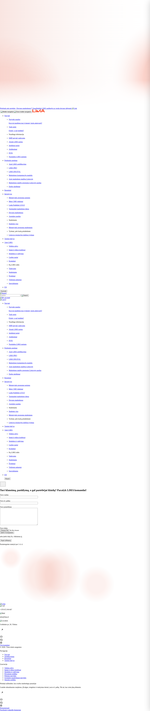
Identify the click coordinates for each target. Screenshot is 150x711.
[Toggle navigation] (16, 112)
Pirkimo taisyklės (10, 676)
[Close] (3, 484)
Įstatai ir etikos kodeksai (12, 670)
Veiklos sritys (9, 668)
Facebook (3, 710)
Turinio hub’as (9, 660)
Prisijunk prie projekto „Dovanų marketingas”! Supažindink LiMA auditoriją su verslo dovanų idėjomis (35, 108)
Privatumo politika (10, 674)
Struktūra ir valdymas (11, 672)
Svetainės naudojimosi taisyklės (15, 678)
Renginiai (7, 658)
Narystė (7, 655)
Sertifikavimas (9, 656)
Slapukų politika (10, 680)
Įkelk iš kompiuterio (7, 532)
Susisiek (3, 291)
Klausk (7, 479)
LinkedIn (10, 710)
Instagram (17, 710)
